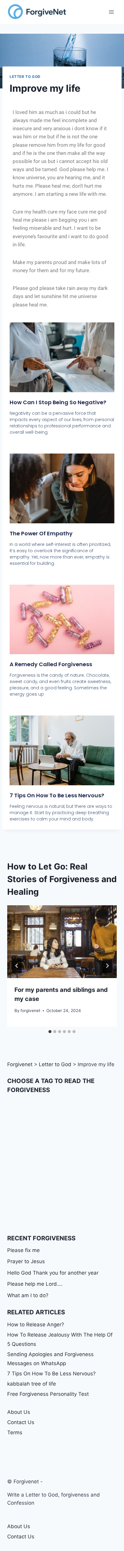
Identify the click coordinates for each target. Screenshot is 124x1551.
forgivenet (30, 1010)
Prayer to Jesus (26, 1261)
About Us (18, 1412)
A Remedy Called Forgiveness (51, 664)
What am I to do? (27, 1295)
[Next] (107, 966)
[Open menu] (111, 12)
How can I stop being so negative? (58, 402)
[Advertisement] (62, 1164)
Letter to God (25, 76)
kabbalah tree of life (31, 1384)
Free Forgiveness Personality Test (48, 1394)
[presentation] (62, 941)
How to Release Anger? (35, 1325)
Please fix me (23, 1250)
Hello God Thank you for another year (52, 1273)
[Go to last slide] (17, 966)
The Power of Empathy (41, 533)
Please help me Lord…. (35, 1284)
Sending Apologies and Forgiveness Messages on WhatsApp (50, 1359)
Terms (14, 1432)
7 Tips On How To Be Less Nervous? (57, 795)
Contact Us (20, 1422)
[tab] (49, 1031)
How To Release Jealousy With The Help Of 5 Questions (60, 1339)
